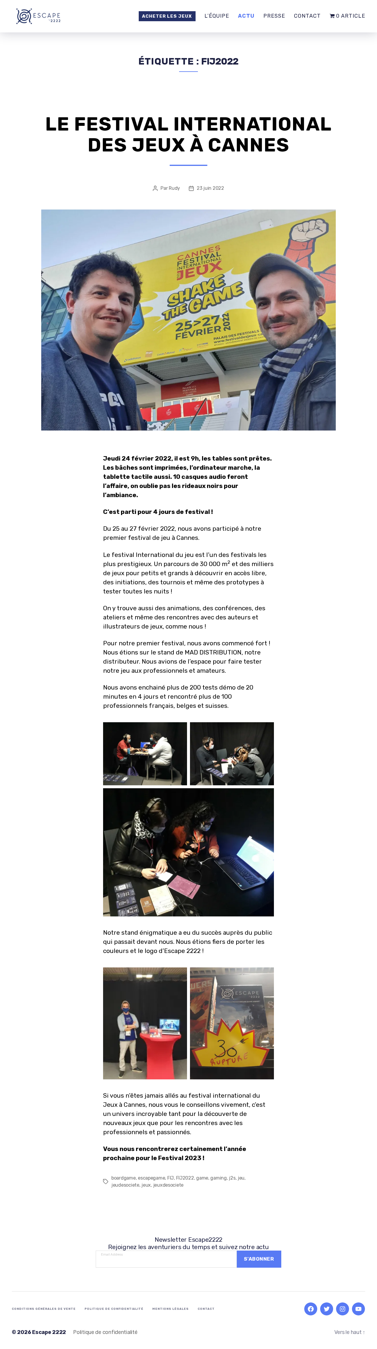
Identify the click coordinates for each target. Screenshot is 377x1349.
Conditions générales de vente (44, 1309)
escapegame (151, 1178)
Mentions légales (170, 1309)
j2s (232, 1178)
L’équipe (216, 16)
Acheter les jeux (167, 16)
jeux (146, 1185)
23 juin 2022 (210, 188)
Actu (246, 16)
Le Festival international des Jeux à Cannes (188, 134)
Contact (307, 16)
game (202, 1178)
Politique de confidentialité (114, 1309)
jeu (241, 1178)
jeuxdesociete (168, 1185)
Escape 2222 (49, 1332)
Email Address (112, 1253)
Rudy (174, 188)
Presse (274, 16)
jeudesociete (125, 1185)
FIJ (170, 1178)
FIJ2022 (185, 1178)
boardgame (123, 1178)
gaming (218, 1178)
